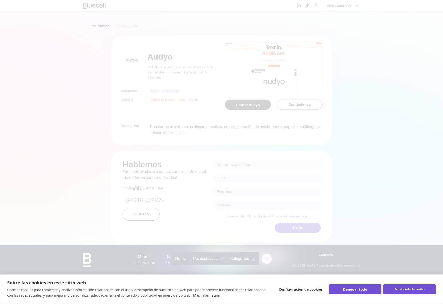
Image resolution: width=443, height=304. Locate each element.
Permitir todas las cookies (410, 289)
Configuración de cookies (301, 289)
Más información (206, 295)
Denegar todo (355, 289)
